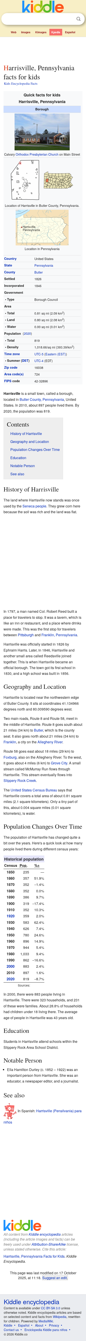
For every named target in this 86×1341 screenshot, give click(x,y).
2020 (27, 333)
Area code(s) (14, 374)
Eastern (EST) (55, 354)
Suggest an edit (54, 1277)
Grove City (59, 762)
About (39, 1325)
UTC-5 (38, 354)
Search (78, 19)
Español (70, 32)
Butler (38, 272)
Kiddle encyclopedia (45, 1234)
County (9, 272)
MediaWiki (46, 1321)
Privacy (54, 1325)
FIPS (7, 381)
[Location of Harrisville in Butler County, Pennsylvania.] (42, 179)
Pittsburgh (26, 634)
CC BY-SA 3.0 (50, 1308)
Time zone (12, 354)
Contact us (11, 1329)
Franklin (10, 741)
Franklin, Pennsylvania (59, 634)
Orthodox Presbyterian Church (37, 154)
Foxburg (10, 757)
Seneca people (34, 506)
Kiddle (8, 1325)
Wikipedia (59, 1316)
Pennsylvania (43, 265)
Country (10, 258)
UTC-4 (38, 360)
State (8, 265)
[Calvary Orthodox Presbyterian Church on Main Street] (42, 131)
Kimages (41, 32)
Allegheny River (49, 741)
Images (25, 32)
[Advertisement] (43, 49)
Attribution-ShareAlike (49, 1244)
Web (13, 32)
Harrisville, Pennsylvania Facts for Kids (34, 1256)
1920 (11, 915)
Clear (69, 19)
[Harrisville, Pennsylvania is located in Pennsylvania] (42, 227)
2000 (11, 966)
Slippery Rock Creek (20, 780)
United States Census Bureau (34, 790)
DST (25, 360)
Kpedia (55, 32)
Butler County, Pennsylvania (42, 399)
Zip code (10, 367)
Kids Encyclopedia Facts (20, 83)
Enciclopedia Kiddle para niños (45, 1329)
